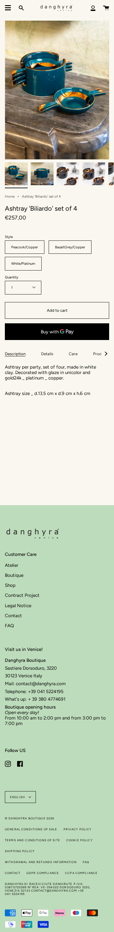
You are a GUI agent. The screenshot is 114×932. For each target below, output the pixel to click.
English (18, 797)
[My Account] (93, 8)
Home (10, 196)
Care (73, 353)
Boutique (14, 575)
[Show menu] (8, 8)
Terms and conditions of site (32, 840)
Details (47, 353)
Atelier (11, 565)
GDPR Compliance (42, 873)
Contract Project (22, 595)
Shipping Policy (20, 851)
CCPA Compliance (81, 873)
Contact (13, 615)
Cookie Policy (79, 840)
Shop (10, 585)
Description (15, 353)
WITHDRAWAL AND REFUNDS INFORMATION (41, 862)
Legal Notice (18, 605)
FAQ (9, 625)
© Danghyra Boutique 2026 (29, 818)
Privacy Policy (78, 829)
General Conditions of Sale (31, 829)
